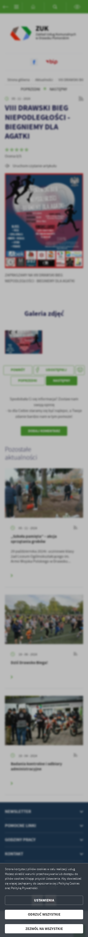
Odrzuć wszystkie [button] (44, 914)
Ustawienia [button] (44, 900)
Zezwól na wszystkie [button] (44, 928)
